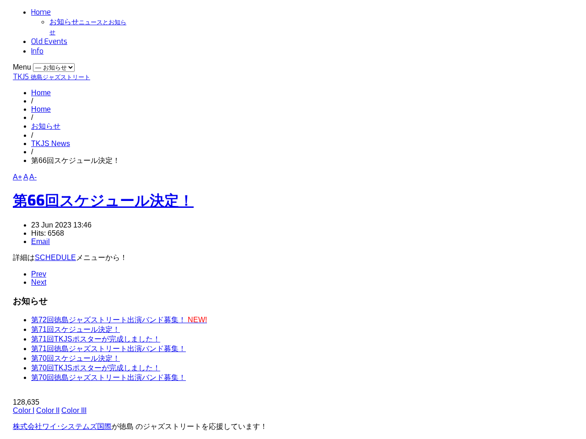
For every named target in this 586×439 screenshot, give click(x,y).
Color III (74, 410)
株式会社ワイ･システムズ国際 (62, 426)
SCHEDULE (55, 257)
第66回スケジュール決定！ (103, 200)
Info (37, 51)
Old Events (49, 41)
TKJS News (50, 143)
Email (40, 241)
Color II (48, 410)
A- (33, 177)
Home (41, 12)
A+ (17, 177)
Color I (23, 410)
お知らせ (45, 126)
